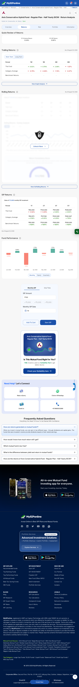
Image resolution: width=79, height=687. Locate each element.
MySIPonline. (37, 665)
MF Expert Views (9, 601)
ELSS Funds (30, 657)
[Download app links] (50, 495)
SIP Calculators (34, 594)
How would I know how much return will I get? (20, 440)
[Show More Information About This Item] (18, 50)
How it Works (33, 604)
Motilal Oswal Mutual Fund (28, 643)
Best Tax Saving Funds (11, 582)
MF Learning (7, 608)
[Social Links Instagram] (43, 526)
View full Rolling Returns (38, 187)
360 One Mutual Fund (52, 641)
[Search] (67, 3)
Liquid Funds (39, 657)
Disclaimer (57, 604)
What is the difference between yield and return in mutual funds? (27, 452)
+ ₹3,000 (37, 302)
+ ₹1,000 (27, 302)
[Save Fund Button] (70, 13)
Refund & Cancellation (61, 601)
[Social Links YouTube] (38, 526)
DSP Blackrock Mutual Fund (12, 647)
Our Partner (58, 572)
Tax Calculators (34, 598)
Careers (57, 585)
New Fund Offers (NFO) (36, 578)
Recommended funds (10, 568)
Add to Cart (30, 322)
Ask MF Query (59, 578)
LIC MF (65, 645)
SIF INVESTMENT (35, 572)
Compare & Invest (35, 601)
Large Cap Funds (19, 657)
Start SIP (48, 322)
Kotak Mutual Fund (42, 649)
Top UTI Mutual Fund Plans (12, 649)
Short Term (9, 57)
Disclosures (58, 608)
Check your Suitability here (38, 371)
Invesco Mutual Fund (54, 645)
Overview (8, 27)
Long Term (18, 57)
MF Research (7, 598)
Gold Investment (34, 582)
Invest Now (39, 682)
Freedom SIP (33, 575)
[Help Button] (75, 677)
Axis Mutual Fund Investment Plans (35, 647)
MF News (6, 604)
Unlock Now (38, 146)
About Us (57, 568)
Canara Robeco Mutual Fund (36, 645)
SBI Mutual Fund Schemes (58, 649)
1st (28, 311)
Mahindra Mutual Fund (10, 643)
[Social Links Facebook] (22, 526)
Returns (24, 27)
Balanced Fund (50, 657)
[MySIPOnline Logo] (11, 3)
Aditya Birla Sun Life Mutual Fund (14, 645)
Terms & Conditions (60, 594)
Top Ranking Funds (9, 572)
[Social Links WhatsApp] (49, 526)
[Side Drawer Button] (75, 3)
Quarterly (46, 275)
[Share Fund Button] (75, 13)
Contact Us (58, 582)
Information (70, 27)
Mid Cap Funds (8, 659)
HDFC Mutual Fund (63, 643)
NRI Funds (6, 585)
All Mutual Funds (8, 578)
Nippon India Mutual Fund (11, 651)
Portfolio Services (35, 585)
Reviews (31, 608)
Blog (4, 594)
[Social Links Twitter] (33, 526)
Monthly (32, 275)
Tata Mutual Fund (28, 649)
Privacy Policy (59, 598)
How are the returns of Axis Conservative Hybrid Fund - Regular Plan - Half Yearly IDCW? (37, 459)
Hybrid (3, 21)
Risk (39, 27)
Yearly (39, 275)
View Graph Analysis (38, 84)
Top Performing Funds (10, 575)
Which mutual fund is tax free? (15, 446)
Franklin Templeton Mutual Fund (59, 647)
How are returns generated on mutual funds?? (20, 427)
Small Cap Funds (61, 657)
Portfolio (55, 27)
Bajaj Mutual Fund (38, 641)
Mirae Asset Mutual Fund (47, 643)
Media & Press (59, 575)
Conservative (11, 21)
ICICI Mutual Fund (25, 641)
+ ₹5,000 (48, 302)
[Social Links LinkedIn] (27, 526)
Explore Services (30, 547)
